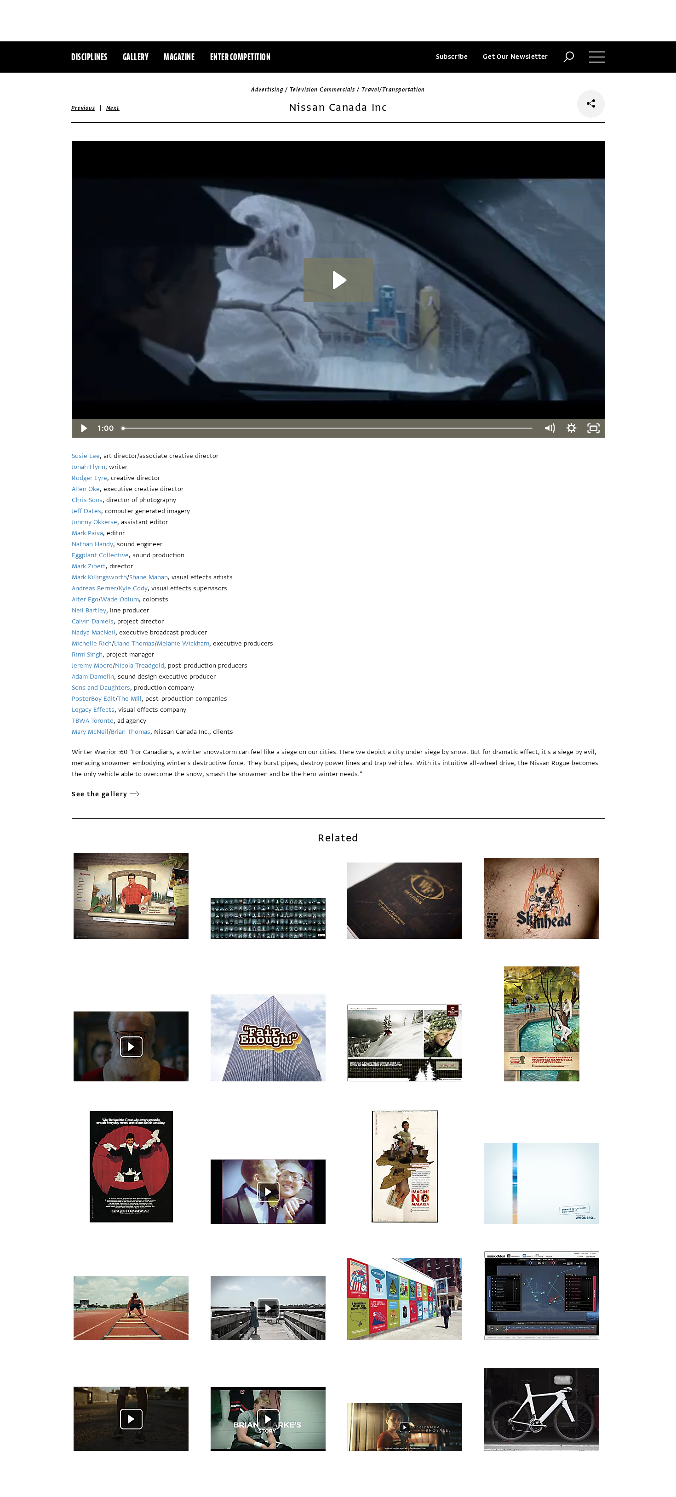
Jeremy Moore (92, 665)
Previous (83, 108)
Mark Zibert (89, 566)
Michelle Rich (92, 643)
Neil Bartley (89, 610)
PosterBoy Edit (93, 698)
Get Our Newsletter (515, 56)
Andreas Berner (94, 588)
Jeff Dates (86, 511)
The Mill (130, 698)
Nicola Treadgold (139, 665)
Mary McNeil (90, 731)
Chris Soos (87, 500)
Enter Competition (240, 56)
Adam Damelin (93, 676)
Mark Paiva (87, 533)
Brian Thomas (130, 731)
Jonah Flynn (88, 467)
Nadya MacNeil (93, 632)
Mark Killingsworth (99, 577)
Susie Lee (86, 455)
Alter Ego (85, 599)
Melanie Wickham (183, 643)
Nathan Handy (92, 544)
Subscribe (452, 56)
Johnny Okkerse (94, 522)
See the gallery (100, 794)
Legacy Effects (93, 709)
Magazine (179, 56)
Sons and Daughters (101, 687)
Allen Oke (86, 489)
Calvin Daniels (93, 621)
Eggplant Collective (100, 555)
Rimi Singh (87, 654)
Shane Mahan (148, 577)
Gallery (136, 56)
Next (113, 108)
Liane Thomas (134, 643)
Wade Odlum (120, 599)
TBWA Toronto (93, 720)
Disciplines (89, 56)
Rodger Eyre (89, 478)
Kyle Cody (133, 588)
